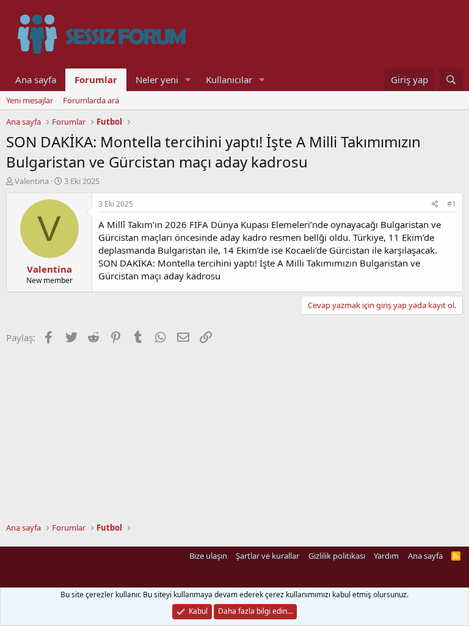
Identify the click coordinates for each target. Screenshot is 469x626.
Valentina (32, 180)
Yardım (386, 555)
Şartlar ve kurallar (267, 555)
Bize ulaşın (208, 555)
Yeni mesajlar (29, 100)
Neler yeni (157, 79)
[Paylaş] (435, 204)
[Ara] (451, 79)
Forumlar (96, 79)
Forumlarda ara (91, 100)
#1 (451, 204)
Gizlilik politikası (336, 555)
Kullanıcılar (229, 79)
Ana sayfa (35, 79)
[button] (188, 79)
